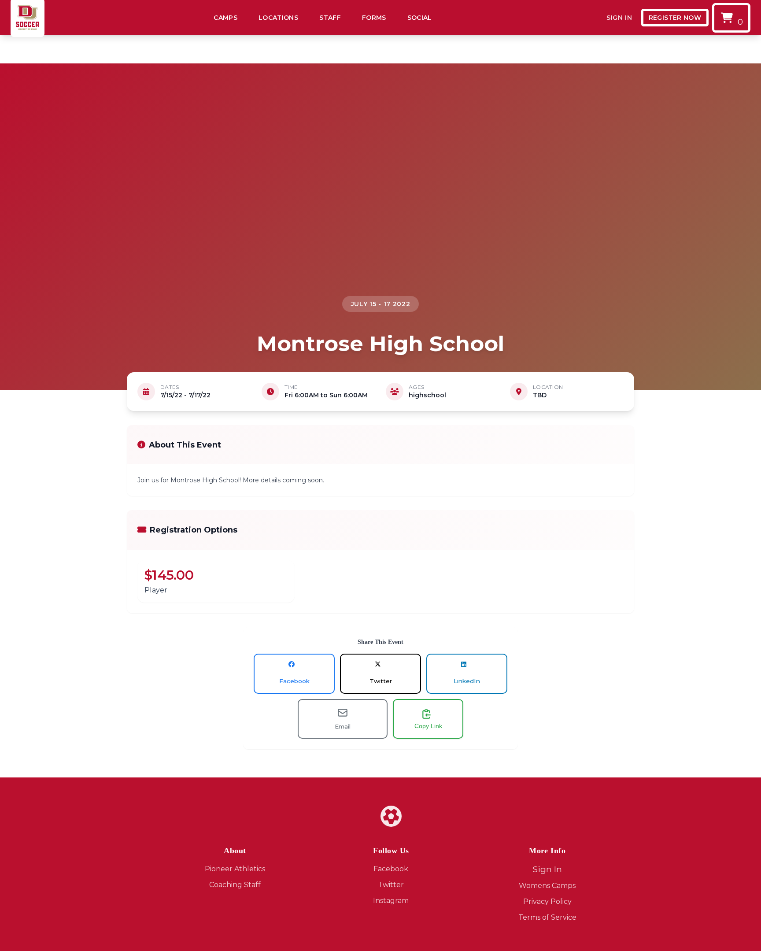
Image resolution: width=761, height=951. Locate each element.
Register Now (675, 18)
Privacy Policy (547, 901)
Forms (374, 18)
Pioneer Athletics (235, 869)
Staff (330, 18)
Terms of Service (547, 917)
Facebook (390, 869)
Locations (278, 18)
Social (419, 18)
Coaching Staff (235, 885)
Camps (225, 18)
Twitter (391, 885)
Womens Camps (547, 885)
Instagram (391, 900)
